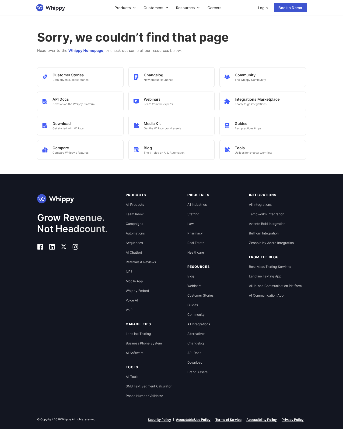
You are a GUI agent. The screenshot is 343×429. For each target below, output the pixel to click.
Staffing (193, 214)
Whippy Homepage (85, 50)
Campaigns (134, 224)
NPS (129, 271)
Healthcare (195, 252)
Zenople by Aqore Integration (271, 243)
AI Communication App (266, 295)
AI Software (135, 353)
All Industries (197, 204)
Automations (135, 233)
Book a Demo (290, 7)
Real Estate (195, 243)
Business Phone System (144, 343)
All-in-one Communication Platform (275, 286)
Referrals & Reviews (141, 262)
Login (263, 7)
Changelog (195, 343)
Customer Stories (200, 295)
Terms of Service (228, 420)
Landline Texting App (265, 276)
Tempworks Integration (266, 214)
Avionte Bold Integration (267, 224)
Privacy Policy (293, 420)
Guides (192, 305)
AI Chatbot (134, 252)
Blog (190, 276)
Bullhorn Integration (264, 233)
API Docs (194, 353)
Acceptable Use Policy (193, 420)
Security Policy (159, 420)
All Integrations (198, 324)
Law (190, 224)
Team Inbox (135, 214)
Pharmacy (195, 233)
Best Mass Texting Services (270, 267)
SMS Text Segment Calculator (149, 386)
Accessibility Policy (261, 420)
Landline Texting (138, 334)
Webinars (194, 286)
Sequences (134, 243)
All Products (135, 204)
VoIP (129, 310)
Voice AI (132, 300)
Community (196, 314)
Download (195, 362)
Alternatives (196, 334)
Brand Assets (197, 372)
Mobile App (134, 281)
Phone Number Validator (144, 396)
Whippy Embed (137, 291)
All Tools (132, 377)
